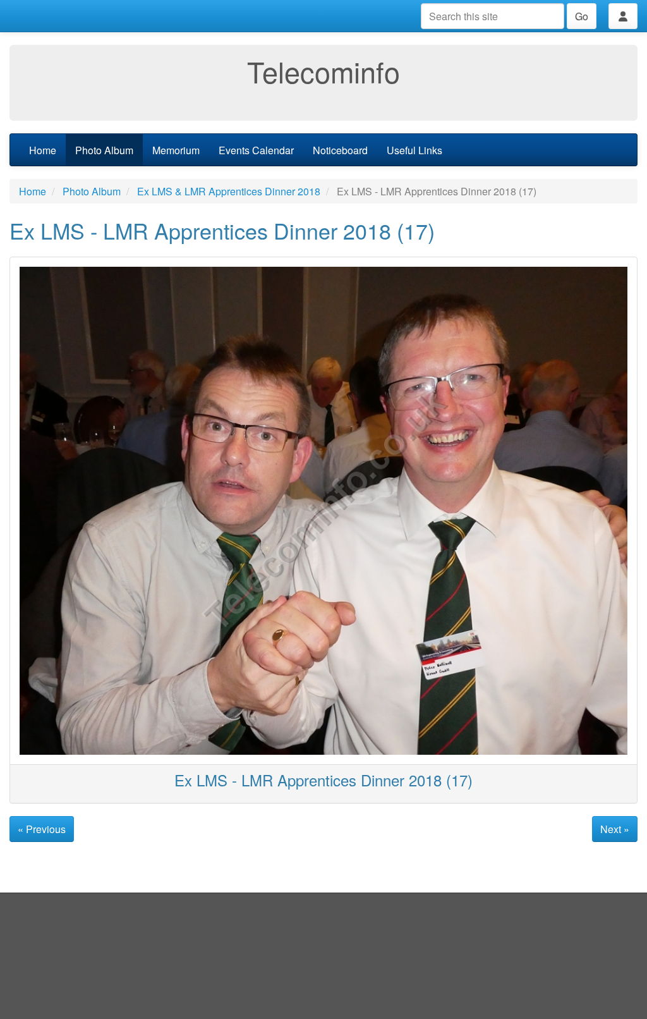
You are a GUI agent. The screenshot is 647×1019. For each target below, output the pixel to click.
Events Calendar (256, 150)
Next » (614, 829)
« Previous (42, 829)
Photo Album (104, 150)
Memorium (176, 150)
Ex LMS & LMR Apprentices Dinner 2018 (228, 191)
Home (42, 150)
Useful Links (414, 150)
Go (581, 16)
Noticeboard (340, 150)
